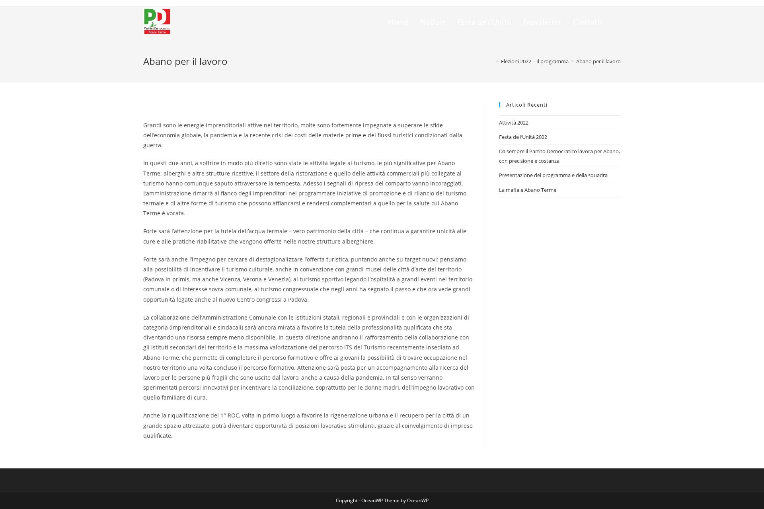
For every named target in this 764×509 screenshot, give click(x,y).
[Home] (491, 61)
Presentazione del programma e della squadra (553, 175)
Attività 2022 (513, 122)
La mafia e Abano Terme (527, 189)
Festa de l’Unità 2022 (523, 136)
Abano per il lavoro (598, 61)
